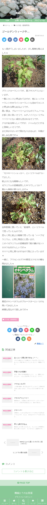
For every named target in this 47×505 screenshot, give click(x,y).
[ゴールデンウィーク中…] (15, 39)
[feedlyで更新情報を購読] (23, 339)
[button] (42, 319)
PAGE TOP (24, 483)
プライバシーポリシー (23, 497)
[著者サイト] (18, 339)
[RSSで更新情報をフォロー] (29, 339)
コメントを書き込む (23, 471)
